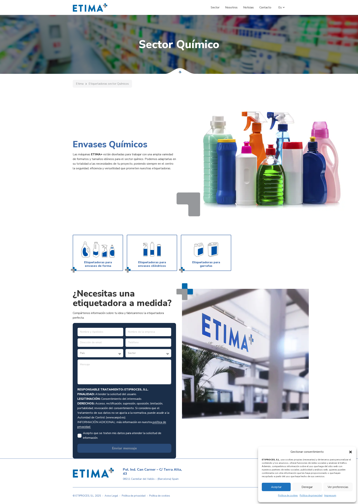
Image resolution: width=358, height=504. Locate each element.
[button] (350, 452)
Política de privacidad (311, 495)
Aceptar (276, 487)
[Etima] (90, 7)
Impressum (330, 495)
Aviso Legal (111, 495)
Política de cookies (288, 495)
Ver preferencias (338, 487)
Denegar (307, 487)
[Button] (98, 253)
